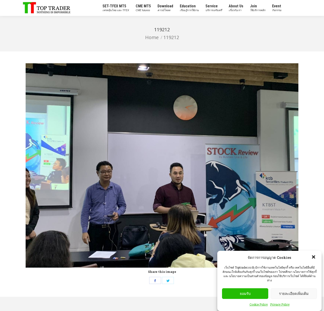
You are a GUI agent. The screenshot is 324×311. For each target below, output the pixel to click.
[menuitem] (115, 8)
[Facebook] (155, 280)
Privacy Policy (280, 304)
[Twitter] (168, 280)
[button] (314, 257)
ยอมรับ (245, 294)
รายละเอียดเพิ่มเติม (294, 294)
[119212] (162, 165)
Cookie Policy (259, 304)
